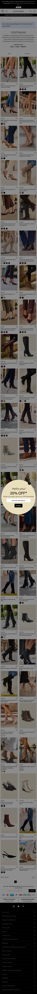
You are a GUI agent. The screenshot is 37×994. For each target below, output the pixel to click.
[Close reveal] (29, 483)
